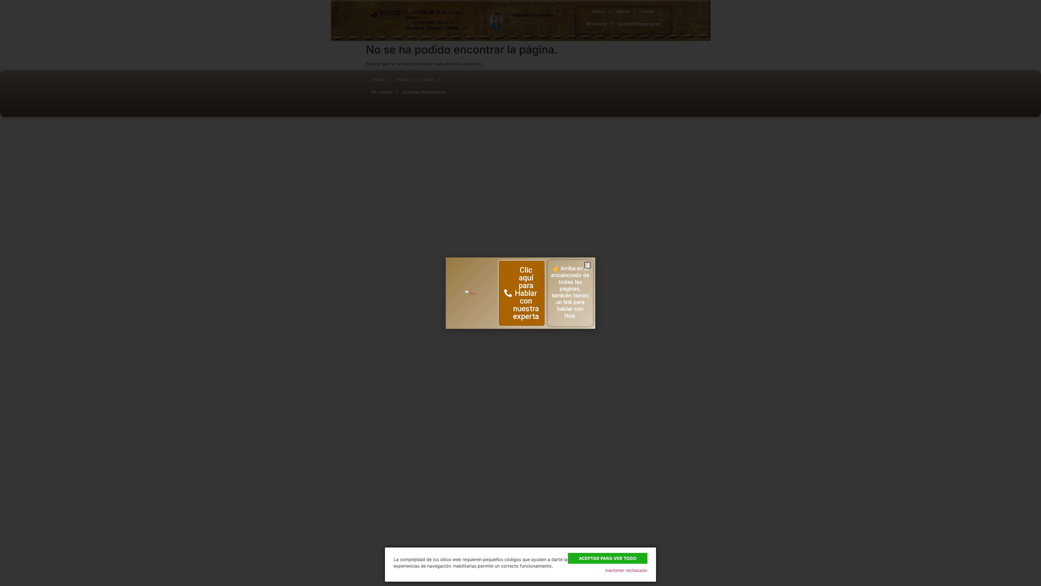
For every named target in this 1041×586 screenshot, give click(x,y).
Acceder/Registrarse (639, 24)
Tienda (622, 11)
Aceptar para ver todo (608, 558)
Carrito (648, 11)
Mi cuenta (596, 24)
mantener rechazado (626, 570)
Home (598, 11)
